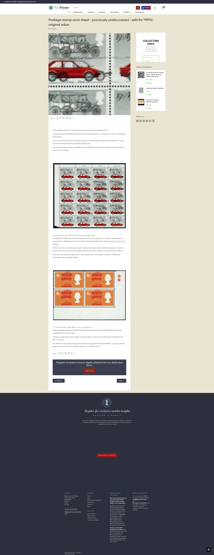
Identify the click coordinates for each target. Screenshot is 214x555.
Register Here (89, 370)
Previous (59, 380)
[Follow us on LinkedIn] (153, 121)
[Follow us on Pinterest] (147, 121)
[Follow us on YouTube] (150, 121)
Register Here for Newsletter (107, 455)
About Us (90, 504)
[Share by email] (66, 118)
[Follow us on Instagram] (144, 121)
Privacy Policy (91, 514)
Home (89, 496)
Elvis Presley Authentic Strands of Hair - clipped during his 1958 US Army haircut (155, 74)
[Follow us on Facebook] (137, 121)
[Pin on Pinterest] (60, 118)
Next (120, 380)
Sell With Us (91, 502)
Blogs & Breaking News (94, 500)
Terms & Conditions (93, 520)
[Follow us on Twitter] (140, 121)
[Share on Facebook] (57, 118)
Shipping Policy (92, 518)
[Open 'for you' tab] (209, 550)
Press (89, 506)
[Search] (138, 8)
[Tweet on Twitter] (63, 118)
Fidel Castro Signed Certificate (155, 88)
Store (89, 498)
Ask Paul (147, 7)
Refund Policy (91, 516)
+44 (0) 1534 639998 (70, 509)
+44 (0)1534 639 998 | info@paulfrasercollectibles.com (20, 1)
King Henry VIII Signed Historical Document (152, 101)
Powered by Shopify (69, 554)
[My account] (155, 8)
